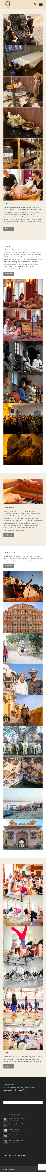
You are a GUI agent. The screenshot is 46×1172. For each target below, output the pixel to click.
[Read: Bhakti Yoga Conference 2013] (5, 1136)
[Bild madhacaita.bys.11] (23, 356)
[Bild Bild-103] (23, 803)
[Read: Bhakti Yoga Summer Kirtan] (5, 1125)
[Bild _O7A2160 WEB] (23, 879)
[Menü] (39, 4)
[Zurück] (8, 491)
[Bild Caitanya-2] (23, 1034)
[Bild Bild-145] (23, 772)
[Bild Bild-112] (23, 679)
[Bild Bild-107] (23, 741)
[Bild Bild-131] (23, 710)
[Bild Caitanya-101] (23, 941)
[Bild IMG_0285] (23, 29)
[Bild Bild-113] (23, 834)
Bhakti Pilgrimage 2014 (15, 1140)
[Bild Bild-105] (23, 185)
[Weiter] (37, 491)
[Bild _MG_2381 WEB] (23, 325)
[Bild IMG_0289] (23, 153)
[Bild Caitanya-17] (23, 1003)
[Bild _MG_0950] (23, 449)
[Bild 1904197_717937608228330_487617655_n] (23, 648)
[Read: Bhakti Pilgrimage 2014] (5, 1142)
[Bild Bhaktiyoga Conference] (23, 972)
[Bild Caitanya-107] (23, 910)
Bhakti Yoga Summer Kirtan (17, 1124)
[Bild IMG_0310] (23, 60)
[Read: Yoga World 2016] (5, 1130)
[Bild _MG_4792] (23, 586)
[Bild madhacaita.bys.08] (23, 387)
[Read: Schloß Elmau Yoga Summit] (5, 1119)
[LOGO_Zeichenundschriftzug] (19, 4)
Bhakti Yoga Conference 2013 (17, 1135)
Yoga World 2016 (13, 1129)
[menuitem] (34, 4)
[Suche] (34, 4)
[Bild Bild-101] (23, 617)
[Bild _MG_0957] (23, 418)
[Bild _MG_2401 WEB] (23, 294)
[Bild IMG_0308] (23, 122)
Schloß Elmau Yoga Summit (17, 1118)
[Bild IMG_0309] (23, 91)
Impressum (7, 1155)
